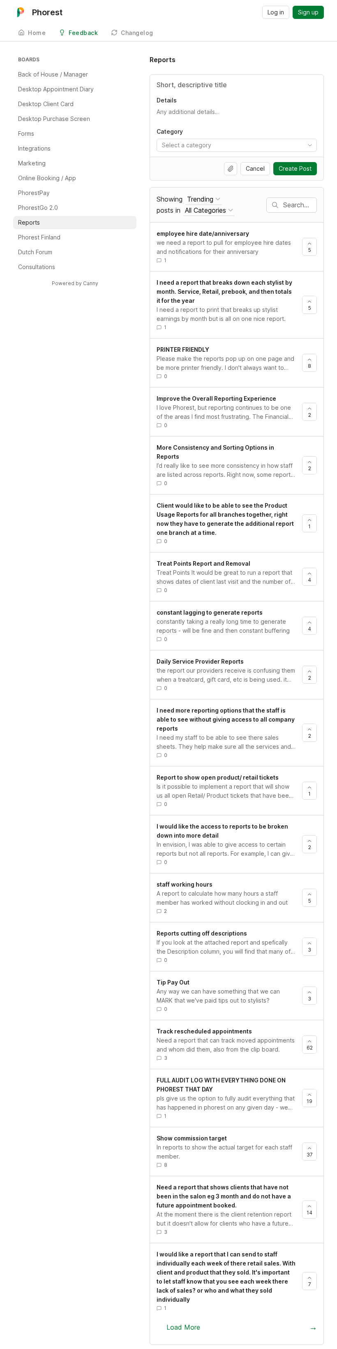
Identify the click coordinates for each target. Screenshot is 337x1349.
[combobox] (237, 145)
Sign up (308, 12)
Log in (276, 12)
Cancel (255, 168)
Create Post (295, 168)
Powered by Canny (75, 283)
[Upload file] (230, 168)
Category (170, 131)
